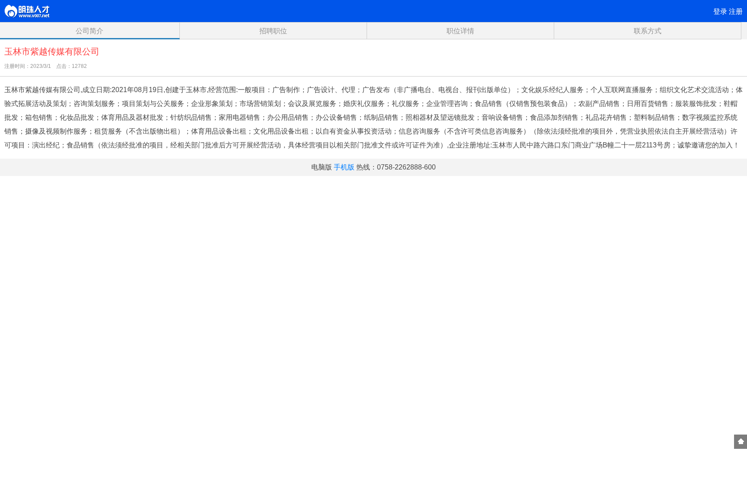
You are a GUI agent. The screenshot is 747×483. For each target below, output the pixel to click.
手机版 (344, 167)
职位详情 (460, 31)
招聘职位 (273, 31)
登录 (720, 11)
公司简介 (89, 31)
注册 (736, 11)
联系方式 (647, 31)
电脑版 (321, 167)
